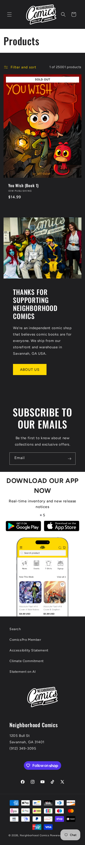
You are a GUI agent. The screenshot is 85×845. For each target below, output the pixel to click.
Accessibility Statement (28, 650)
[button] (9, 14)
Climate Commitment (26, 661)
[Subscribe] (69, 458)
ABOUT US (29, 369)
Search (15, 629)
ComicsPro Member (25, 640)
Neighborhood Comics (34, 835)
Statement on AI (22, 672)
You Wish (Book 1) (23, 185)
